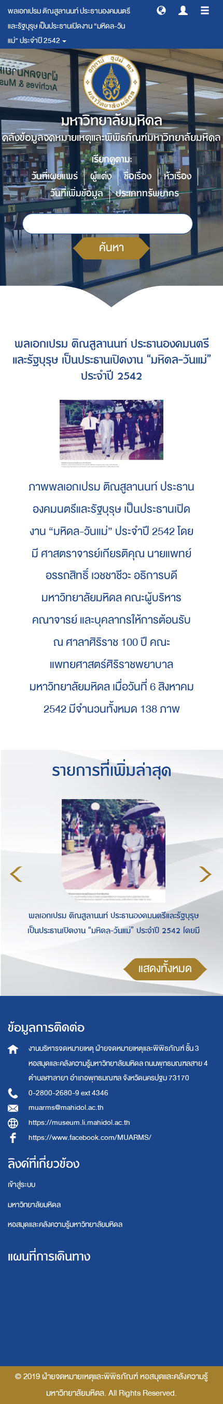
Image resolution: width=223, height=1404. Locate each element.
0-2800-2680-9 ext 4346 (68, 1093)
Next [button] (205, 874)
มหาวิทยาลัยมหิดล (34, 1204)
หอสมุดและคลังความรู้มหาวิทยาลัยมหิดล (65, 1224)
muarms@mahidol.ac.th (66, 1107)
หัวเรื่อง (177, 176)
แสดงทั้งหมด (165, 968)
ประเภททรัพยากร (147, 193)
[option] (110, 872)
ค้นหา (111, 247)
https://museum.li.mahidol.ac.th (79, 1122)
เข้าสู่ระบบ (21, 1184)
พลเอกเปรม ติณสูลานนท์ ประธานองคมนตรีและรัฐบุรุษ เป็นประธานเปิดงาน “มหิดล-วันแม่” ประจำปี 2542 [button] (69, 26)
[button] (161, 10)
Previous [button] (16, 874)
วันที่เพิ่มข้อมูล (76, 193)
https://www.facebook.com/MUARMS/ (90, 1137)
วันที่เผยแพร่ (55, 176)
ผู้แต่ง (101, 176)
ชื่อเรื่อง (137, 176)
